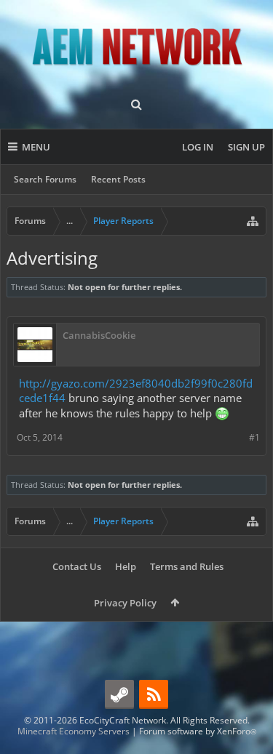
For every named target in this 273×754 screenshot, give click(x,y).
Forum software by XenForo (197, 731)
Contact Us (76, 566)
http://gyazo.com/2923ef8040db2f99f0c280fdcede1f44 (136, 391)
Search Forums (45, 179)
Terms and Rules (186, 566)
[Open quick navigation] (253, 221)
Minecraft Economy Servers (73, 731)
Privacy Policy (125, 602)
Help (125, 566)
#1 (254, 437)
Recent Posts (118, 179)
